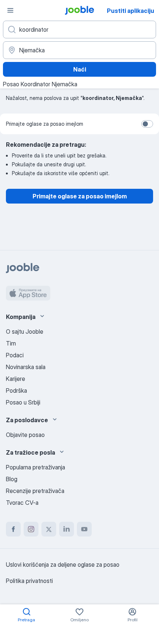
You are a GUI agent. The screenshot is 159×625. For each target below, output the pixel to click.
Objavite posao (25, 434)
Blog (11, 479)
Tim (11, 343)
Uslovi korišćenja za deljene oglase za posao (62, 564)
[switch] (147, 124)
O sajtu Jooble (24, 331)
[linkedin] (66, 529)
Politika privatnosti (29, 580)
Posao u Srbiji (23, 402)
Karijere (15, 378)
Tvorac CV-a (22, 502)
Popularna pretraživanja (35, 467)
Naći (79, 69)
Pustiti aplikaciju (130, 10)
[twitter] (48, 529)
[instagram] (31, 529)
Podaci (15, 355)
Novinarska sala (25, 367)
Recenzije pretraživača (35, 490)
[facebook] (13, 529)
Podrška (16, 390)
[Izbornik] (10, 10)
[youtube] (84, 529)
